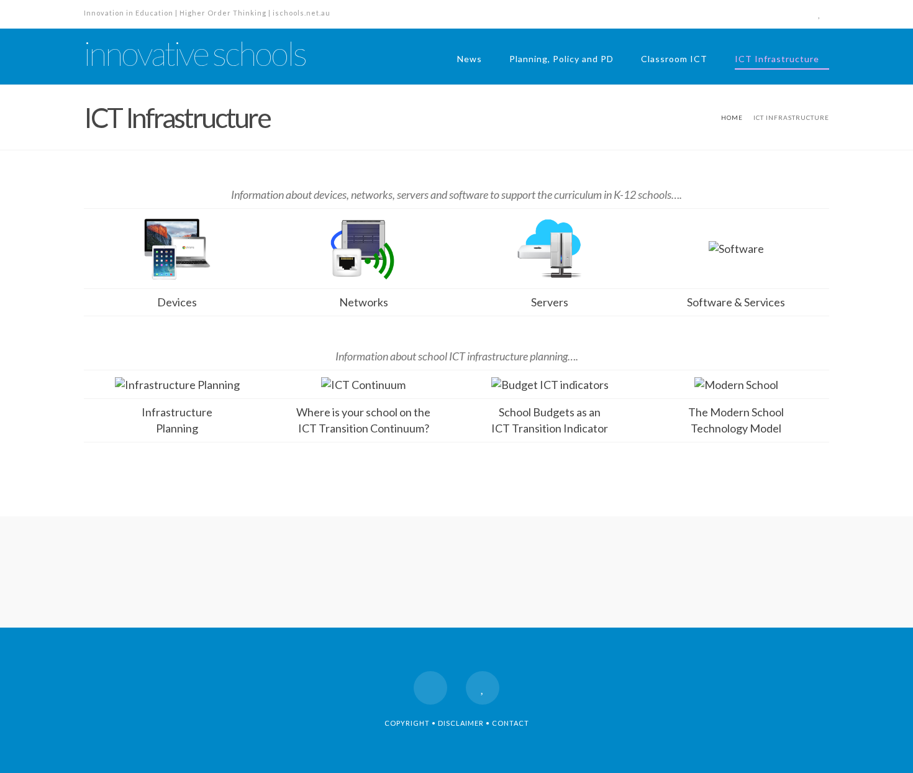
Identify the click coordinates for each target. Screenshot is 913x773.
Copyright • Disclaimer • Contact (456, 723)
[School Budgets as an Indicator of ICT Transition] (550, 383)
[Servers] (550, 247)
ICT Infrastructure (777, 58)
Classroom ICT (674, 58)
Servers (549, 302)
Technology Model (736, 428)
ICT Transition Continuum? (363, 428)
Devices (177, 302)
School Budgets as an (550, 412)
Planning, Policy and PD (561, 58)
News (469, 58)
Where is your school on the (363, 412)
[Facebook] (797, 14)
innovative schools (195, 53)
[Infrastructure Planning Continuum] (363, 383)
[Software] (736, 247)
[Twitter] (819, 14)
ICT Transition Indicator (549, 428)
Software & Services (736, 302)
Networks (363, 302)
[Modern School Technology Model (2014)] (736, 383)
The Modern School (736, 412)
